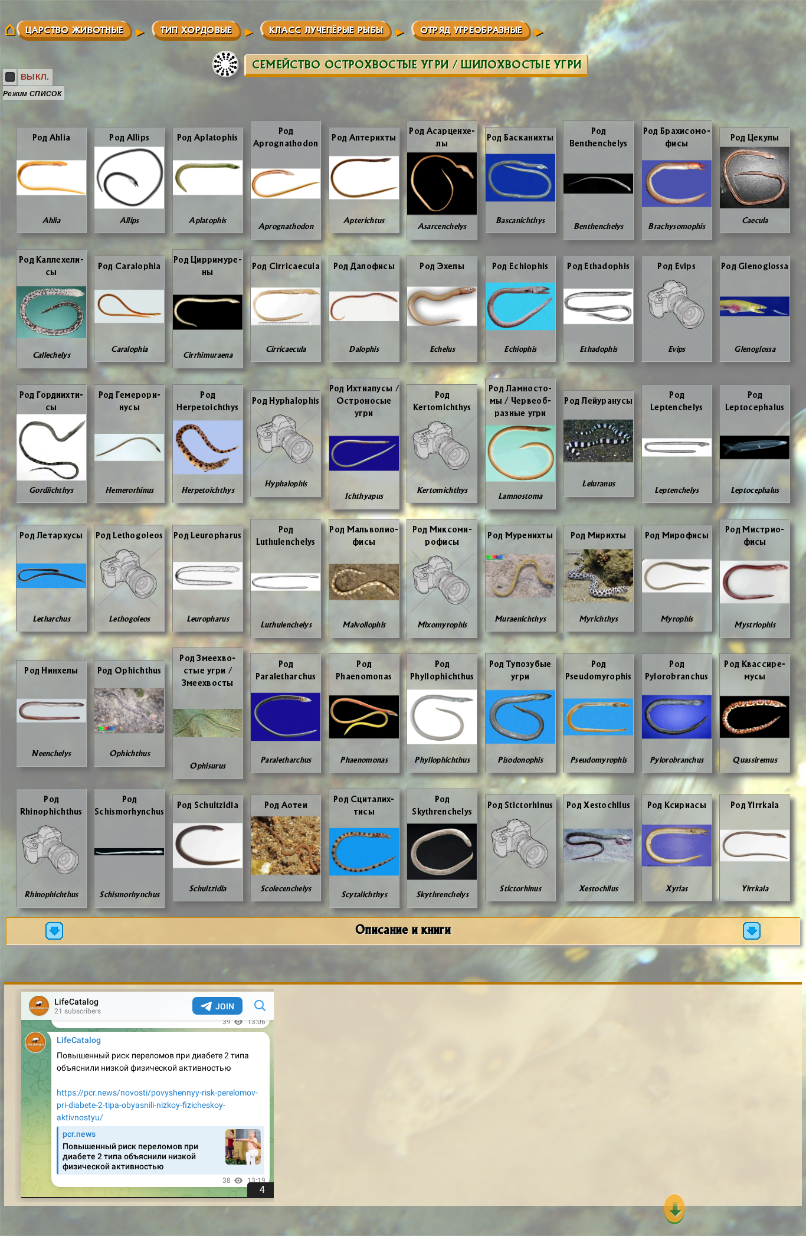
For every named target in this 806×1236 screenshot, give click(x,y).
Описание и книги (403, 929)
